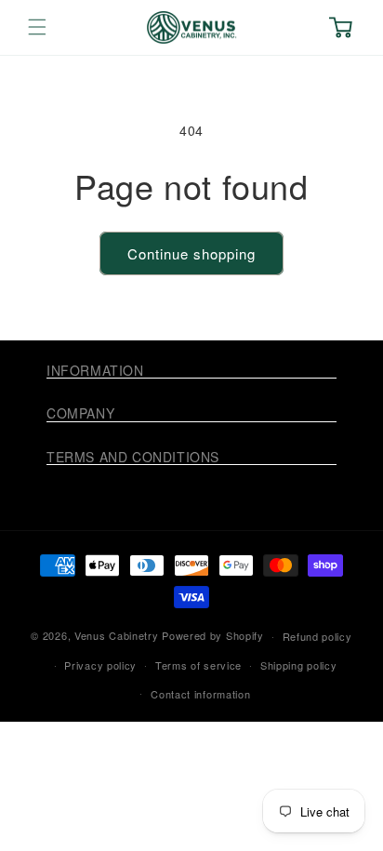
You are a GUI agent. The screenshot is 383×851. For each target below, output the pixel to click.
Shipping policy (298, 665)
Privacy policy (100, 665)
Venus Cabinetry (116, 635)
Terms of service (198, 665)
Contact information (200, 693)
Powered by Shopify (213, 635)
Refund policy (317, 636)
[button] (37, 27)
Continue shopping (191, 253)
